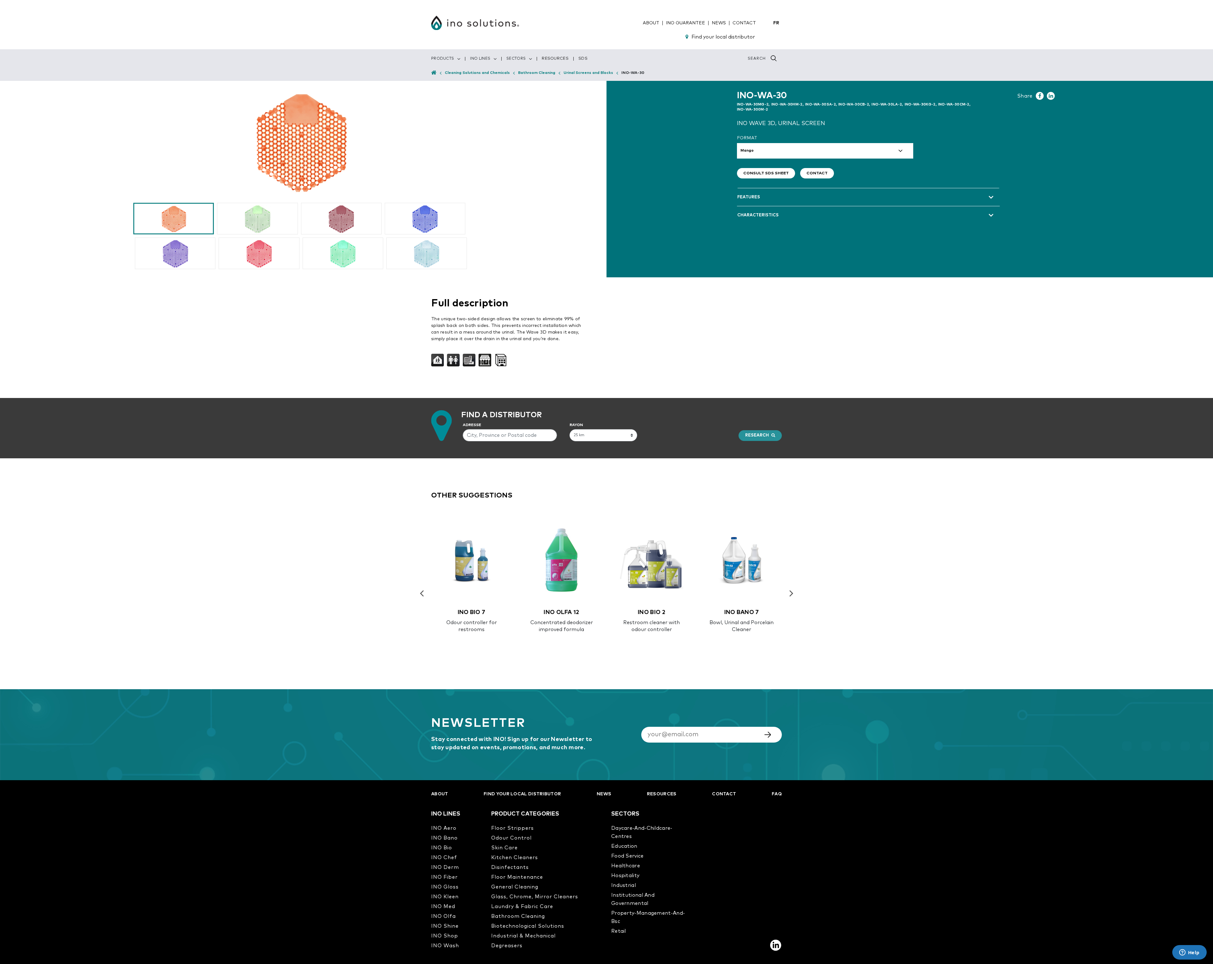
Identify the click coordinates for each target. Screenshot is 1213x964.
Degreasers (506, 945)
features (748, 197)
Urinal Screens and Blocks (588, 73)
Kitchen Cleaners (514, 857)
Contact (817, 173)
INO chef (444, 857)
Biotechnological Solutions (527, 926)
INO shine (445, 926)
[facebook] (1040, 96)
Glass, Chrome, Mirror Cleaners (534, 896)
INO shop (444, 935)
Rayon (576, 425)
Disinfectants (510, 867)
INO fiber (444, 877)
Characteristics (758, 215)
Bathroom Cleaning (536, 73)
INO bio (441, 847)
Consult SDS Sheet (766, 173)
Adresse (472, 425)
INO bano (444, 837)
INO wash (445, 945)
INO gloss (445, 886)
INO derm (445, 867)
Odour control (511, 837)
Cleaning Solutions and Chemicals (477, 73)
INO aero (443, 828)
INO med (443, 906)
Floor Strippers (512, 828)
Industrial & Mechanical (523, 935)
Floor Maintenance (517, 877)
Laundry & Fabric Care (522, 906)
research (757, 435)
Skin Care (504, 847)
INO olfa (443, 916)
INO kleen (445, 896)
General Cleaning (514, 886)
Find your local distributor (723, 36)
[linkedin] (1051, 96)
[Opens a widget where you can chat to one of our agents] (1189, 953)
